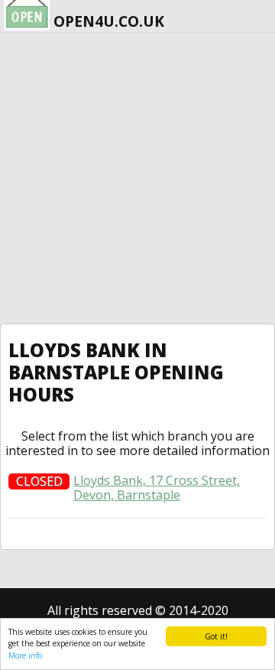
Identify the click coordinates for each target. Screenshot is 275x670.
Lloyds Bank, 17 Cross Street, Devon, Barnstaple (156, 487)
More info (25, 655)
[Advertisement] (137, 178)
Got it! (216, 636)
